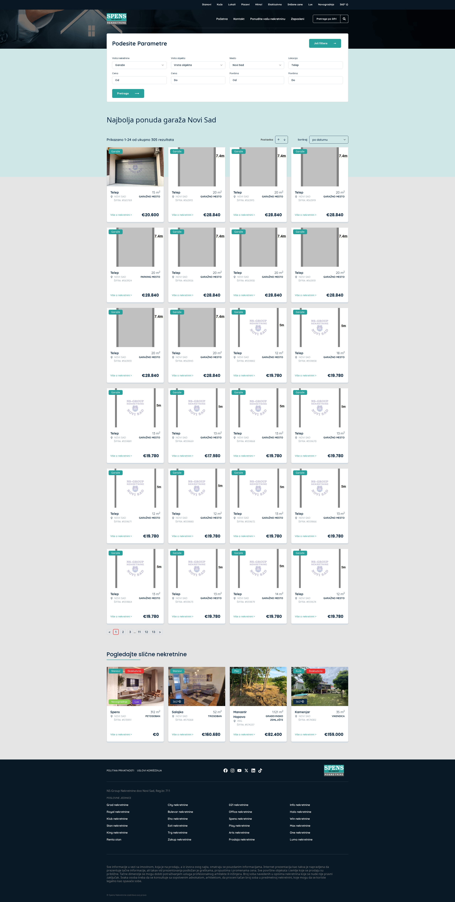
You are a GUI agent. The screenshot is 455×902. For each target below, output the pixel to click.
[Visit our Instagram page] (232, 770)
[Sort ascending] (278, 139)
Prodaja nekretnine (242, 839)
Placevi (245, 4)
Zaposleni (297, 19)
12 (146, 632)
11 (139, 632)
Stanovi (206, 4)
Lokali (231, 4)
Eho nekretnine (178, 818)
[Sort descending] (284, 139)
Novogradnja (326, 4)
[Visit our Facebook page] (225, 770)
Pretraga (123, 93)
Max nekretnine (300, 825)
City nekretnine (178, 805)
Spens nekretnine (240, 818)
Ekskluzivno (275, 4)
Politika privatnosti (120, 770)
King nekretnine (117, 832)
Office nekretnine (240, 812)
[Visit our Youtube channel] (239, 770)
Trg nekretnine (177, 832)
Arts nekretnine (239, 832)
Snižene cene (295, 4)
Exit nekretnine (178, 825)
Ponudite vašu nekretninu (267, 19)
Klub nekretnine (117, 818)
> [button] (160, 632)
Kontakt (239, 19)
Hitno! (258, 4)
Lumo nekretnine (301, 839)
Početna (222, 19)
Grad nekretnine (117, 805)
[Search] (344, 19)
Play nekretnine (239, 825)
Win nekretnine (300, 818)
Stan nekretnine (117, 825)
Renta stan (114, 839)
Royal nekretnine (118, 812)
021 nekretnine (238, 805)
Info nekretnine (300, 805)
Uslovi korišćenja (149, 770)
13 (153, 632)
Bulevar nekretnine (180, 812)
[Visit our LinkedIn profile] (253, 770)
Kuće (220, 4)
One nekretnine (300, 832)
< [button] (109, 632)
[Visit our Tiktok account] (260, 770)
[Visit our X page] (246, 770)
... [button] (135, 632)
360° (342, 4)
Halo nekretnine (300, 812)
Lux (310, 4)
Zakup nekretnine (179, 839)
